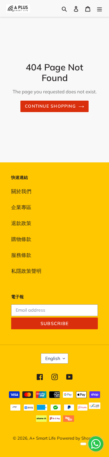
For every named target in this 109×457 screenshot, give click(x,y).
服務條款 (21, 255)
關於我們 (21, 191)
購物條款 (21, 239)
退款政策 (21, 223)
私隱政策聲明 (26, 271)
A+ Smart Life (42, 438)
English (52, 358)
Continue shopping (50, 106)
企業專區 (21, 207)
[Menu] (99, 8)
